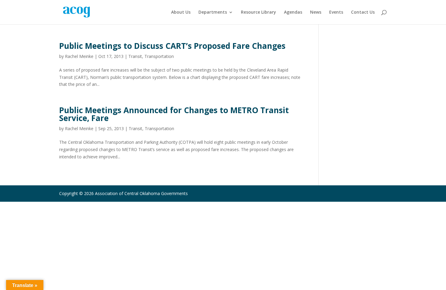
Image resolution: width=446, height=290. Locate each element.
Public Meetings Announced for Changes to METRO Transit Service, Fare (174, 114)
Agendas (293, 12)
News (315, 12)
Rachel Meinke (79, 56)
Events (336, 12)
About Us (181, 12)
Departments (212, 12)
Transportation (159, 56)
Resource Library (258, 12)
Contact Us (363, 12)
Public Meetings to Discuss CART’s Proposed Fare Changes (172, 45)
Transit (135, 56)
